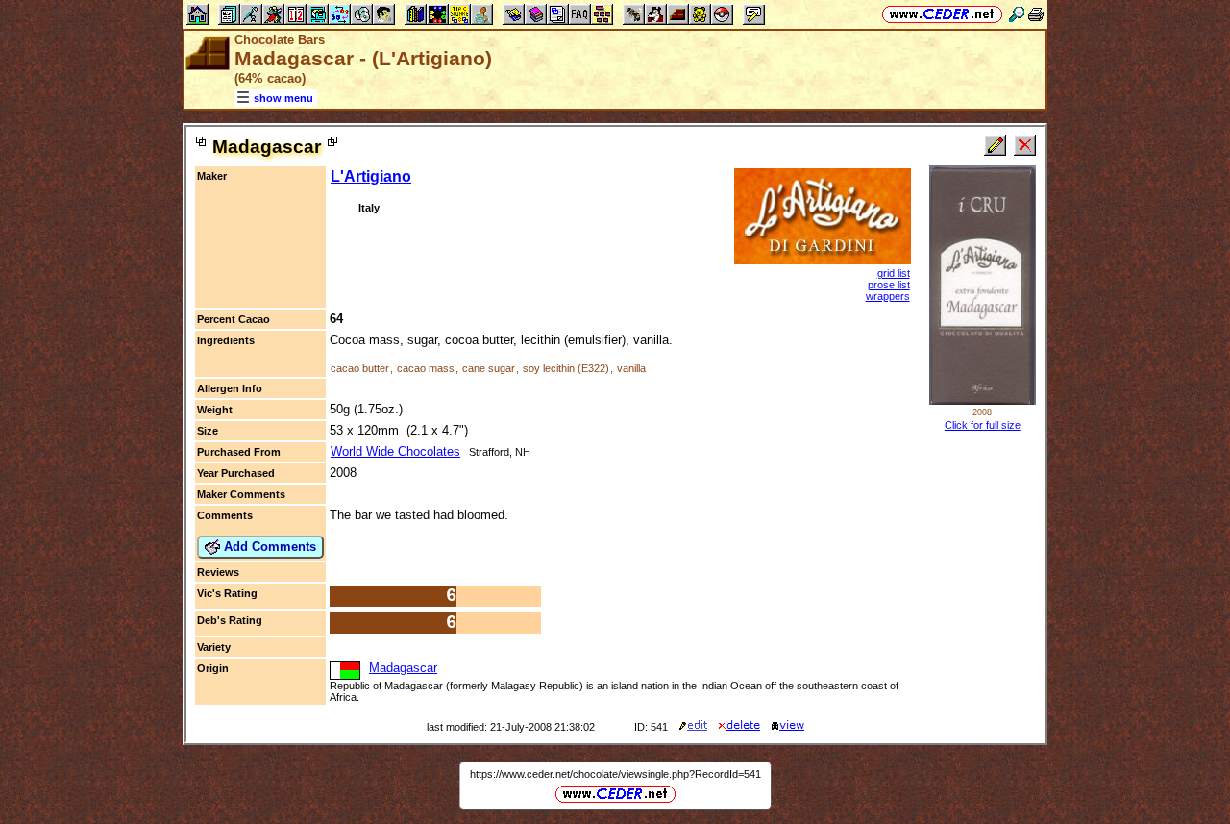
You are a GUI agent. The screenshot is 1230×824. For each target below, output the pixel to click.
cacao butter (360, 368)
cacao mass (426, 368)
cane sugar (488, 368)
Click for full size (983, 425)
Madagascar (403, 668)
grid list (893, 273)
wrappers (888, 296)
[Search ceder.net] (1016, 14)
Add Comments (268, 546)
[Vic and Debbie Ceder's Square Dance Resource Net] (942, 14)
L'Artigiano (371, 176)
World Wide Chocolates (395, 451)
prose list (889, 284)
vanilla (631, 368)
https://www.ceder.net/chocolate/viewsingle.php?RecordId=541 (615, 774)
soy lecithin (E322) (566, 368)
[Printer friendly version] (1036, 14)
